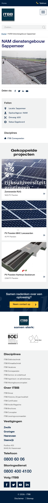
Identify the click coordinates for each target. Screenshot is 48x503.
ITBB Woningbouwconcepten (15, 382)
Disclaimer (19, 498)
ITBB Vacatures (10, 367)
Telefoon (42, 3)
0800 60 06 (14, 459)
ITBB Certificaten (10, 401)
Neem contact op (21, 304)
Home (4, 3)
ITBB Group (8, 393)
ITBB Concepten (10, 412)
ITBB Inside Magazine (12, 404)
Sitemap (30, 498)
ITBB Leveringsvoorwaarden (15, 416)
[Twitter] (19, 91)
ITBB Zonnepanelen (15, 138)
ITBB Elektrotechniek (12, 359)
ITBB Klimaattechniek (12, 363)
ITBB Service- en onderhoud (15, 375)
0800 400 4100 (17, 472)
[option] (13, 339)
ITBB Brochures (10, 408)
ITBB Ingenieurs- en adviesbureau (17, 379)
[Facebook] (15, 91)
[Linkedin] (23, 91)
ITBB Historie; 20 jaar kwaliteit (16, 397)
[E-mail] (27, 91)
